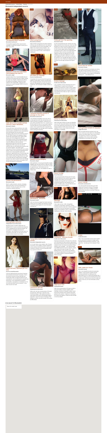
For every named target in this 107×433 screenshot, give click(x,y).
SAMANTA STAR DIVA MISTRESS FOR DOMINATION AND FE (16, 72)
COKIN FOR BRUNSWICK (13, 180)
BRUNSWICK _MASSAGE (37, 198)
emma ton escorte (60, 119)
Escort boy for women (85, 65)
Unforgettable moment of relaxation (89, 128)
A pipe (80, 235)
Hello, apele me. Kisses (85, 267)
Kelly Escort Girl (59, 284)
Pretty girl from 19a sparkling (63, 40)
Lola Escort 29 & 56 (36, 287)
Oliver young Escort (36, 40)
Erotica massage (59, 81)
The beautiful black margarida (15, 40)
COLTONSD (8, 1)
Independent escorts (10, 4)
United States (19, 4)
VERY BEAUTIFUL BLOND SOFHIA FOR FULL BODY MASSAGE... (16, 123)
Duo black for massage (37, 75)
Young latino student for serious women (40, 239)
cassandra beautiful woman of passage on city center (39, 114)
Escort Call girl (82, 182)
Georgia (25, 4)
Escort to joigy (58, 173)
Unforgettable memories (13, 222)
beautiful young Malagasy (38, 159)
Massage (57, 200)
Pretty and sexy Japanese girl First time (16, 269)
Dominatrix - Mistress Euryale (63, 237)
